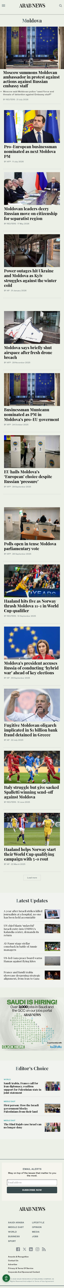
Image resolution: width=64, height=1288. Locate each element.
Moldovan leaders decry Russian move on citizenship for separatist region (30, 213)
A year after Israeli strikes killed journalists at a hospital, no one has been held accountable (23, 914)
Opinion (37, 1227)
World (7, 1079)
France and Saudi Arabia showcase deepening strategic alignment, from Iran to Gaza (22, 975)
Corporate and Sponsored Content (24, 1272)
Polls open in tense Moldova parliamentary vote (30, 546)
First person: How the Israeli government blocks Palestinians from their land (21, 1108)
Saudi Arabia (16, 1222)
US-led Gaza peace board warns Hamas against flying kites (23, 959)
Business (14, 1236)
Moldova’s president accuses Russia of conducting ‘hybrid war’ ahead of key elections (31, 667)
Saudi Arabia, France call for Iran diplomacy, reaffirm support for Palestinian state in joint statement (22, 1087)
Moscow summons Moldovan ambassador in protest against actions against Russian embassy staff (31, 79)
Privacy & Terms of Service (20, 1268)
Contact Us (13, 1260)
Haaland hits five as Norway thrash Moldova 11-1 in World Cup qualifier (31, 605)
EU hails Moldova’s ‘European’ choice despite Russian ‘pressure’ (28, 476)
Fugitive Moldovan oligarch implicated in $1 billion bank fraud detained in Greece (30, 729)
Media (35, 1231)
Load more (32, 877)
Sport (12, 1241)
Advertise (12, 1264)
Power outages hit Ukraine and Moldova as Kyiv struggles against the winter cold (30, 278)
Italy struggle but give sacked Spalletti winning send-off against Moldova (31, 792)
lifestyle (38, 1222)
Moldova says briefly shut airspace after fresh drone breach (28, 352)
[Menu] (3, 5)
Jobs (35, 1236)
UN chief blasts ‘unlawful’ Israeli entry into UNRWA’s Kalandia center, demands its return (21, 930)
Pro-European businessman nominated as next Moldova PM (30, 151)
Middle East (9, 1101)
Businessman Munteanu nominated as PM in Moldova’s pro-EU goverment (31, 414)
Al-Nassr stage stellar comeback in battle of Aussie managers (20, 946)
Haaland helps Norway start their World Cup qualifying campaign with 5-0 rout (30, 854)
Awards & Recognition (18, 1256)
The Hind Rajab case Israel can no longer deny (22, 1125)
